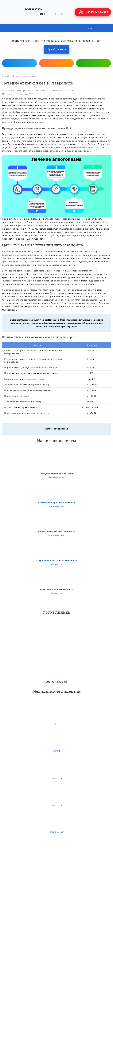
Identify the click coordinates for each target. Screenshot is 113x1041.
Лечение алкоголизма (23, 76)
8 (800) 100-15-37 (50, 14)
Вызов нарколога (57, 71)
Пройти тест (56, 49)
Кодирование (94, 71)
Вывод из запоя (20, 71)
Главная (6, 76)
